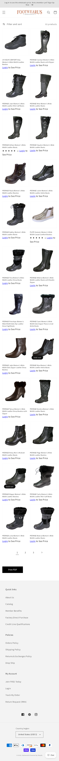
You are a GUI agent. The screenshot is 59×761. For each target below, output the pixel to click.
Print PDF (12, 570)
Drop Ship (10, 662)
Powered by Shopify (36, 755)
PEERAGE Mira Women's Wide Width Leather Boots (41, 105)
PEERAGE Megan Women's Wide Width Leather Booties (14, 495)
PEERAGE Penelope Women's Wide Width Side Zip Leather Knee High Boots (13, 323)
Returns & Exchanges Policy (18, 656)
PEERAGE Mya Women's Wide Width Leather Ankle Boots (40, 366)
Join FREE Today (13, 681)
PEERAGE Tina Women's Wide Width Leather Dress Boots (13, 279)
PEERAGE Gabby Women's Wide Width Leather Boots (14, 233)
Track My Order (12, 695)
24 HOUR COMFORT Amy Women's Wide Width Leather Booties (13, 62)
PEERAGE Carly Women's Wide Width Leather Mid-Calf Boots (41, 495)
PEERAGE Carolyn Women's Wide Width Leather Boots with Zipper (42, 61)
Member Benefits (13, 610)
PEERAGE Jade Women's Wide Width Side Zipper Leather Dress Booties (14, 367)
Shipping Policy (13, 649)
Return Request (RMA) (15, 701)
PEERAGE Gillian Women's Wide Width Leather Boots (14, 146)
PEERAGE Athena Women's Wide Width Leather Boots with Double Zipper (42, 280)
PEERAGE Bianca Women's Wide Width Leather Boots (42, 537)
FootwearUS (26, 755)
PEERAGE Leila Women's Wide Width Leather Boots (13, 537)
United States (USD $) (27, 734)
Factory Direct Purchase (16, 617)
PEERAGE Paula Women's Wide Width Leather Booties (13, 192)
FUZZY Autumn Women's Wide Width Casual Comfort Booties (41, 233)
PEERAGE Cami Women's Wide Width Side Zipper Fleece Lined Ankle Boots (41, 323)
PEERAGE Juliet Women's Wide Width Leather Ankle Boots (41, 192)
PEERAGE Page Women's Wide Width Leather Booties (41, 454)
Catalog (9, 604)
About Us (9, 597)
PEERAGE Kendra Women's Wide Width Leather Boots (42, 410)
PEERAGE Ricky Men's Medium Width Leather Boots (13, 454)
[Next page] (41, 552)
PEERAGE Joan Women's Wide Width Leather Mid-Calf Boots (13, 105)
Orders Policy (11, 642)
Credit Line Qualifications (17, 624)
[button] (3, 12)
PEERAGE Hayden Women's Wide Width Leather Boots (42, 146)
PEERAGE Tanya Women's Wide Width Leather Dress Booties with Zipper (14, 411)
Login (8, 688)
